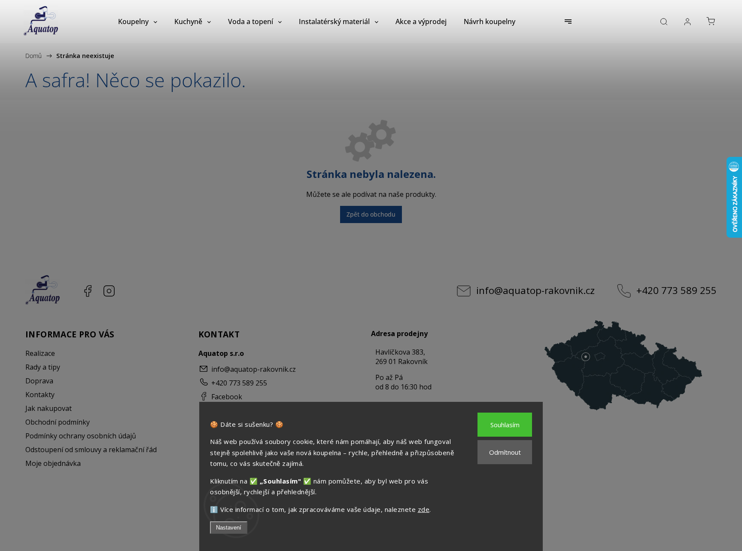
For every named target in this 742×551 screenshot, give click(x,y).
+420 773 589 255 (676, 290)
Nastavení (228, 527)
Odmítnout (505, 452)
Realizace (40, 353)
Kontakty (40, 394)
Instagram (109, 291)
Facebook (87, 291)
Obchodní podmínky (57, 422)
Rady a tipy (42, 367)
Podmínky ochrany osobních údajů (80, 436)
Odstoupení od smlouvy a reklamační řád (91, 449)
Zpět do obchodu (371, 214)
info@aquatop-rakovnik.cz (535, 290)
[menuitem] (137, 21)
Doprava (39, 381)
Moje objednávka (53, 463)
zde (424, 509)
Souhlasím (505, 424)
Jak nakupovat (48, 408)
